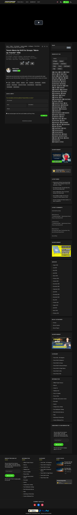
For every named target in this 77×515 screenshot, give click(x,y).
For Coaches (16, 46)
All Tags (55, 61)
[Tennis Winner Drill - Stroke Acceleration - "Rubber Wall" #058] (47, 46)
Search (53, 45)
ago (10, 54)
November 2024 (56, 297)
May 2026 (55, 270)
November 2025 (56, 286)
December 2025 (56, 283)
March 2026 (55, 275)
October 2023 (55, 302)
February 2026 (56, 278)
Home (7, 46)
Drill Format (66, 66)
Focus (60, 66)
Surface (59, 68)
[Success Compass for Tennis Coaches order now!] (61, 157)
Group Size (55, 63)
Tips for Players (56, 328)
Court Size (63, 63)
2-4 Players (31, 46)
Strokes (61, 61)
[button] (61, 406)
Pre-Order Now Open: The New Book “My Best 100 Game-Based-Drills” (61, 188)
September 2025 (56, 289)
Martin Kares (15, 68)
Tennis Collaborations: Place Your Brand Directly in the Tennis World (61, 192)
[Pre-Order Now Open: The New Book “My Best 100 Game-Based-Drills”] (60, 470)
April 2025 (55, 291)
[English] (57, 2)
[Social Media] (35, 505)
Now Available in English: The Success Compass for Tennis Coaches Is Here (60, 196)
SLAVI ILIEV (54, 210)
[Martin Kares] (8, 70)
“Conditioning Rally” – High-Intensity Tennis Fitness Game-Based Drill (61, 217)
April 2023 (55, 307)
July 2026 (55, 267)
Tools (54, 66)
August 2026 (55, 265)
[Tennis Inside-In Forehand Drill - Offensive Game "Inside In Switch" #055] (45, 46)
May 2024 (55, 299)
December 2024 (56, 294)
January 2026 (55, 281)
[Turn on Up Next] (42, 46)
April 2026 (55, 273)
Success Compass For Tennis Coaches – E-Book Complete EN (62, 200)
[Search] (61, 2)
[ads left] (61, 342)
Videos (11, 46)
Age (54, 68)
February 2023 (56, 313)
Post (44, 115)
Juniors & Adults (24, 46)
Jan (52, 235)
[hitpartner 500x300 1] (61, 250)
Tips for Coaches (56, 325)
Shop (59, 210)
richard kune (54, 221)
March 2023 (55, 310)
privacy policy (18, 478)
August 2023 (55, 305)
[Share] (32, 63)
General (54, 322)
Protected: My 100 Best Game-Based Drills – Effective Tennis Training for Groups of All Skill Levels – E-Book (61, 184)
